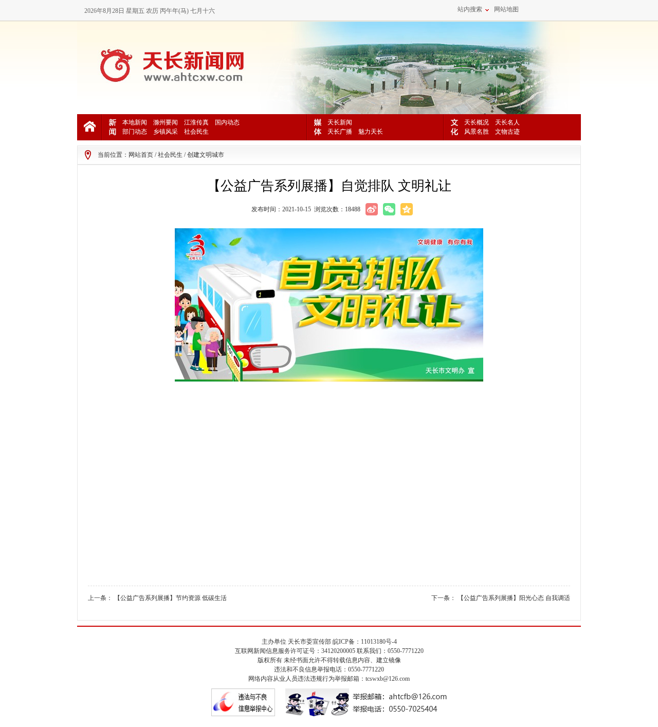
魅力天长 (370, 131)
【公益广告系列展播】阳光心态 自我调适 (514, 598)
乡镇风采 (165, 131)
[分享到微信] (389, 209)
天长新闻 (339, 122)
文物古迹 (507, 131)
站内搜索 (470, 9)
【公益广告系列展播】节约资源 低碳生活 (170, 598)
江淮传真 (196, 122)
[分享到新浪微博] (371, 209)
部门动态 (134, 131)
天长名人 (507, 122)
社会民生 (196, 131)
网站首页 (141, 154)
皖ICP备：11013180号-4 (365, 641)
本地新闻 (134, 122)
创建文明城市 (205, 154)
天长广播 (339, 131)
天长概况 (476, 122)
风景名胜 (476, 131)
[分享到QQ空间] (406, 209)
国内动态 (227, 122)
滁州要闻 (165, 122)
